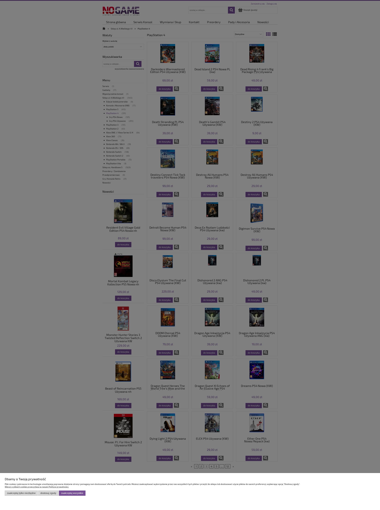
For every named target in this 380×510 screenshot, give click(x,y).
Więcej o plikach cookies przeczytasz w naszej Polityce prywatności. (37, 486)
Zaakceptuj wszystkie (72, 493)
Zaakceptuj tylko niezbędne (21, 493)
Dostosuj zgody (48, 493)
